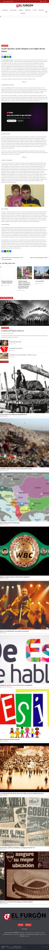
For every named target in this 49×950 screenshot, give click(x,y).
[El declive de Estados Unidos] (4, 343)
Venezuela (27, 936)
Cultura (35, 10)
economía (42, 932)
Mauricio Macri (30, 934)
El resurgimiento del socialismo (15, 348)
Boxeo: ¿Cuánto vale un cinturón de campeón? (15, 577)
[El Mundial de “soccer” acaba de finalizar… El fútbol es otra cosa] (4, 356)
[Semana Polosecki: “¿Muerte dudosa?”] (7, 267)
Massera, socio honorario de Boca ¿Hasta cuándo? (16, 902)
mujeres (37, 934)
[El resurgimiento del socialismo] (4, 349)
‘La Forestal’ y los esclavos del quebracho (13, 414)
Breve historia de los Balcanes (10, 523)
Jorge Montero (16, 934)
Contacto (23, 13)
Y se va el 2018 (39, 281)
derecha (30, 932)
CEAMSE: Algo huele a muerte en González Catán (16, 468)
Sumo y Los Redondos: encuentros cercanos (14, 631)
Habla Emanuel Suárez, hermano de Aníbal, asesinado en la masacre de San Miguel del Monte (24, 284)
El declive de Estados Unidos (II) (12, 331)
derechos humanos (36, 932)
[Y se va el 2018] (41, 267)
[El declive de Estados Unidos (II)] (24, 313)
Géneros (21, 10)
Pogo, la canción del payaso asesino (38, 257)
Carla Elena (21, 932)
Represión (22, 936)
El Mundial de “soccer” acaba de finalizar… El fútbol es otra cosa (22, 354)
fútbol (11, 934)
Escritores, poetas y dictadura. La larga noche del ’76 (17, 847)
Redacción (41, 10)
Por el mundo (13, 10)
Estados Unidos (6, 934)
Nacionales (5, 10)
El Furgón (10, 54)
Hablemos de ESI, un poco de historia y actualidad (16, 685)
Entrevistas (28, 10)
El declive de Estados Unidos (15, 341)
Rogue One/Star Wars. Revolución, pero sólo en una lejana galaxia (12, 258)
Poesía (44, 934)
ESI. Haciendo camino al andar (10, 739)
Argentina (16, 932)
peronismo (41, 934)
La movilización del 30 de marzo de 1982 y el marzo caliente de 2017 (22, 793)
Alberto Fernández (8, 932)
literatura (21, 934)
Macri (26, 934)
